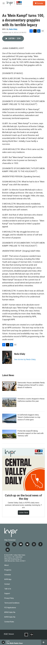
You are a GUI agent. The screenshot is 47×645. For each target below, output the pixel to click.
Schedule (7, 575)
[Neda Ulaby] (7, 357)
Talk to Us (7, 589)
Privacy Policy (9, 598)
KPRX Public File (9, 612)
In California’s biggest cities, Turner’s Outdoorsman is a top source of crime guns (28, 417)
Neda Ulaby (13, 29)
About (6, 565)
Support (7, 593)
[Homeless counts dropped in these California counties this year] (9, 402)
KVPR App (7, 579)
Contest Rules (9, 622)
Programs (7, 570)
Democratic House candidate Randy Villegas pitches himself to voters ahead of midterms (31, 385)
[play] (3, 642)
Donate (40, 3)
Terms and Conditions (11, 603)
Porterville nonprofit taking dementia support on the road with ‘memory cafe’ (30, 433)
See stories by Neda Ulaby (25, 359)
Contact (7, 584)
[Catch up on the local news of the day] (23, 469)
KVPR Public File (9, 617)
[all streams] (44, 642)
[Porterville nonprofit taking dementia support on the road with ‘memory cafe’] (9, 434)
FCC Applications (10, 607)
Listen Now (23, 512)
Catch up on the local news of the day (23, 497)
